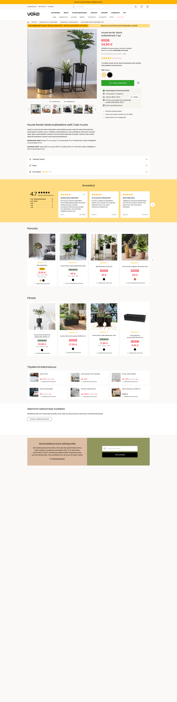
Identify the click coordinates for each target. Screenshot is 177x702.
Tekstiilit (104, 13)
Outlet (112, 17)
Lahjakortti (103, 17)
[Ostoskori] (147, 7)
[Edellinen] (31, 64)
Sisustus (94, 13)
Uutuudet (74, 17)
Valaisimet (115, 13)
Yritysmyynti (42, 6)
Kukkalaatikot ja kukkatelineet (48, 22)
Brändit (82, 17)
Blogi (54, 17)
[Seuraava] (93, 64)
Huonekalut (55, 13)
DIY (124, 13)
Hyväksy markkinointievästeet (39, 419)
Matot (66, 13)
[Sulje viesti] (148, 2)
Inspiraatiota (63, 17)
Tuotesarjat (92, 17)
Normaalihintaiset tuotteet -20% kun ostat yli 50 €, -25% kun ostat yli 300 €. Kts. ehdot (58, 26)
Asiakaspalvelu (32, 6)
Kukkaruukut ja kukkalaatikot (69, 22)
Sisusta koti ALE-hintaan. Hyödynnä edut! (88, 2)
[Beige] (103, 74)
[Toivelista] (141, 7)
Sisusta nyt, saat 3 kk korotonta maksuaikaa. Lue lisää (119, 26)
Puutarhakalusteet (79, 13)
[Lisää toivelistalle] (138, 83)
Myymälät (51, 6)
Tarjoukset (120, 17)
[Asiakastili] (135, 7)
